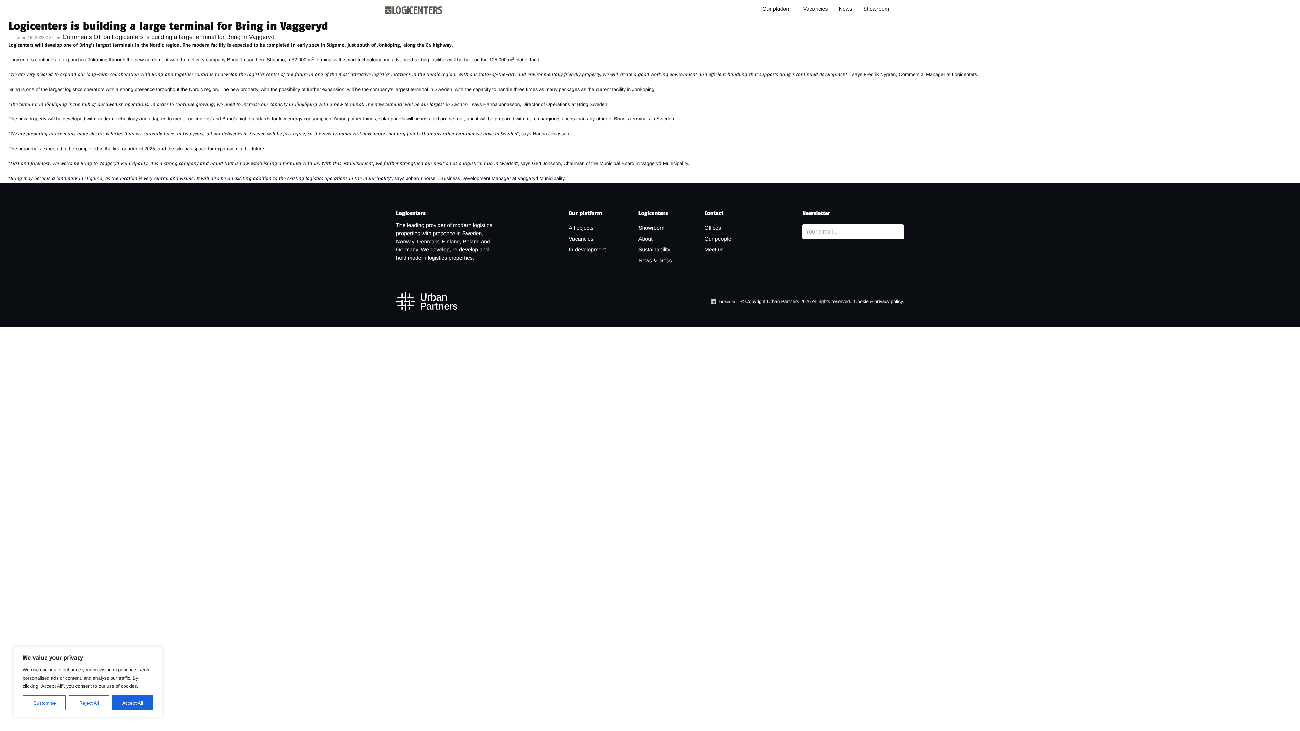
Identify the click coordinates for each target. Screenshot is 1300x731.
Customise (44, 703)
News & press (655, 261)
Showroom (876, 9)
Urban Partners (783, 301)
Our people (717, 239)
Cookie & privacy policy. (879, 301)
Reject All (89, 703)
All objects (581, 228)
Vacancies (815, 9)
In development (587, 250)
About (645, 239)
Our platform (777, 9)
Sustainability (654, 250)
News (845, 9)
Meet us (713, 250)
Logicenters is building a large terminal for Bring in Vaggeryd (168, 26)
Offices (712, 228)
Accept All (132, 703)
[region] (88, 681)
